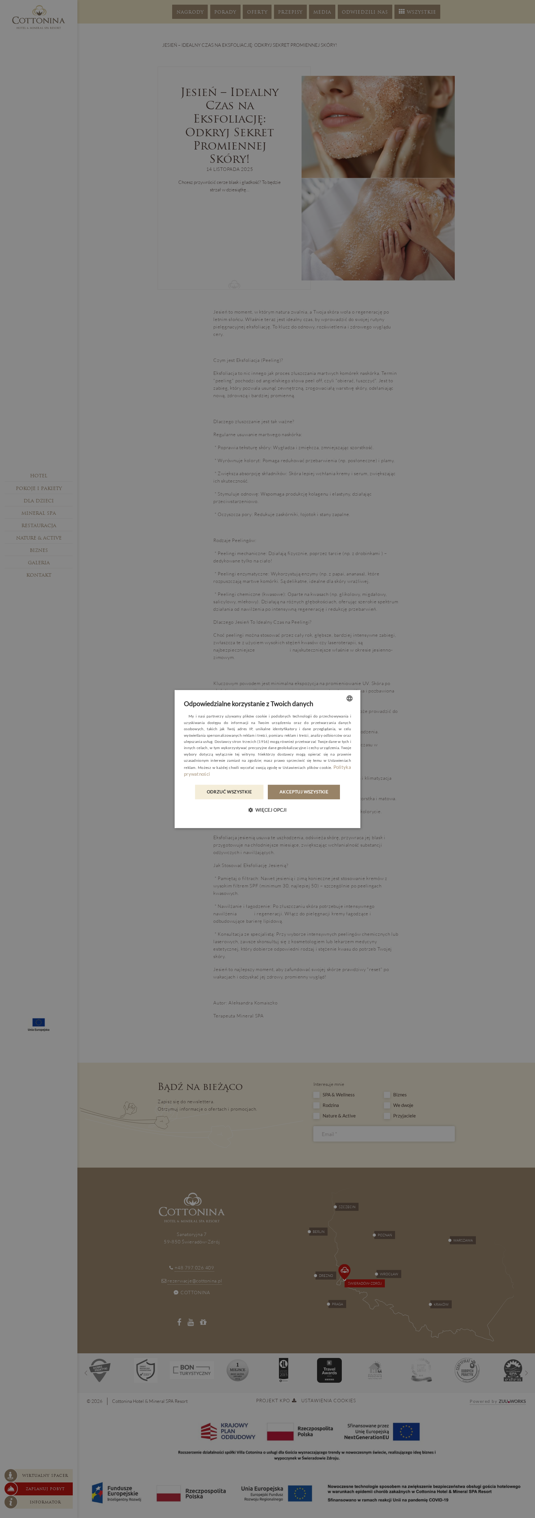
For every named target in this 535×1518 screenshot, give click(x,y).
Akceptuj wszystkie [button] (304, 792)
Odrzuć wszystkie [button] (229, 792)
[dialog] (267, 759)
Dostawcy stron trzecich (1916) (242, 741)
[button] (267, 809)
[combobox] (349, 698)
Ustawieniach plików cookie (307, 767)
